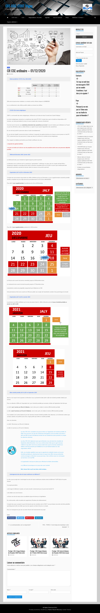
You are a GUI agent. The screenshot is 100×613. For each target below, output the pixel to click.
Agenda (47, 17)
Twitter (21, 518)
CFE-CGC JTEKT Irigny (19, 5)
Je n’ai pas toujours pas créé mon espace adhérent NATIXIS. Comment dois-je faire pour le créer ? (85, 129)
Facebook (12, 518)
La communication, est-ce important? (20, 525)
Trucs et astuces (57, 17)
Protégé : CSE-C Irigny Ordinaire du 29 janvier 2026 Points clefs (16, 552)
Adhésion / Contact (77, 17)
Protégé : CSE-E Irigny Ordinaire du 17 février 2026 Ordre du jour (38, 552)
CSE (23, 17)
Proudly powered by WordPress (38, 609)
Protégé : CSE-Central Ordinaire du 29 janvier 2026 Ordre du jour (60, 552)
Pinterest (30, 518)
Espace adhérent (12, 22)
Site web (53, 590)
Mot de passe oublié (81, 64)
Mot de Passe (80, 52)
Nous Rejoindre (80, 66)
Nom (9, 590)
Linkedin (39, 518)
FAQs (67, 17)
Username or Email (81, 46)
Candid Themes (66, 609)
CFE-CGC (14, 17)
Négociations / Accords (35, 17)
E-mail (31, 590)
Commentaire (11, 569)
